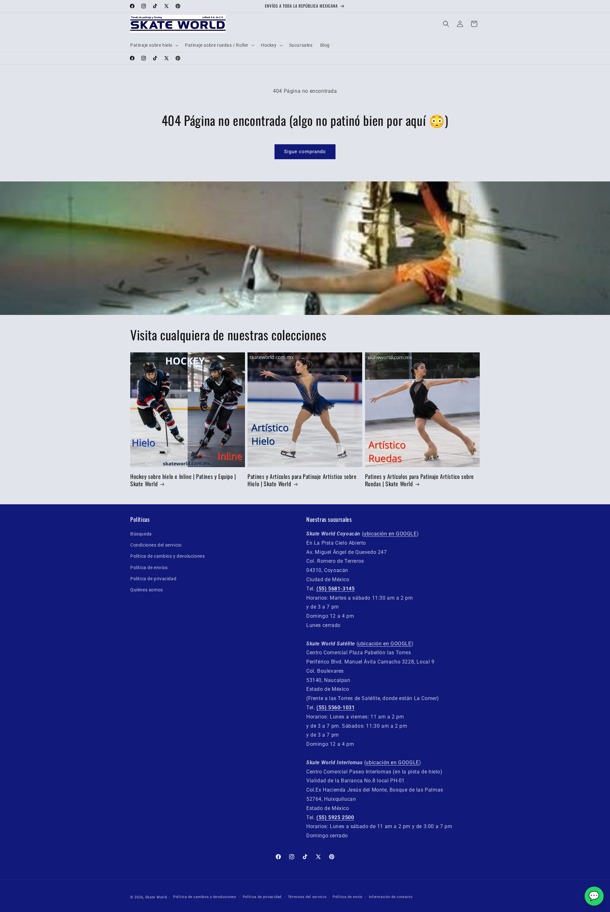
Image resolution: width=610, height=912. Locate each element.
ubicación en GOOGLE (390, 534)
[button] (153, 45)
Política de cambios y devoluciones (167, 556)
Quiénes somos (146, 589)
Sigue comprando (305, 151)
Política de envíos (149, 567)
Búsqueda (141, 533)
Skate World (156, 897)
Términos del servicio (307, 897)
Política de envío (348, 897)
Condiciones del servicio (155, 545)
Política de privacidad (153, 578)
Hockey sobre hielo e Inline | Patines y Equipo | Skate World (183, 480)
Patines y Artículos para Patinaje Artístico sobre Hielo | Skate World (301, 480)
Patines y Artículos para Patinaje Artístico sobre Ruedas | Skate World (419, 480)
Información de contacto (391, 897)
